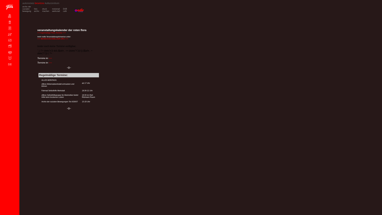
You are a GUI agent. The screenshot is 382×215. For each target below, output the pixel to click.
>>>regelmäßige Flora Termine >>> (51, 33)
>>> (50, 63)
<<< (50, 58)
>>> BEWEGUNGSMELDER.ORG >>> (52, 39)
